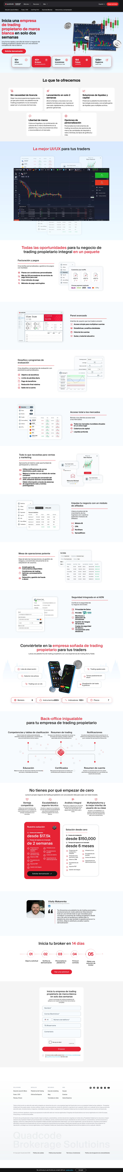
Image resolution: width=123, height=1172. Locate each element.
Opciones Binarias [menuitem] (47, 10)
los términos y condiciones (71, 1055)
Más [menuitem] (44, 4)
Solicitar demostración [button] (14, 51)
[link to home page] (13, 4)
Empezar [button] (61, 1049)
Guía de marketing (53, 1091)
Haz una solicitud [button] (61, 972)
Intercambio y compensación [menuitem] (63, 10)
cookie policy (69, 1170)
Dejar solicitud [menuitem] (112, 4)
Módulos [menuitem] (26, 4)
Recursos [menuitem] (36, 4)
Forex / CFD (16, 1094)
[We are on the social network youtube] (109, 1088)
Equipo (64, 1091)
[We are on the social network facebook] (94, 1088)
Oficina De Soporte (36, 1094)
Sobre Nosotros (67, 1098)
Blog (49, 1094)
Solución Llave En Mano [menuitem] (11, 10)
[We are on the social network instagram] (101, 1088)
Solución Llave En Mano (20, 1091)
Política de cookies (38, 1153)
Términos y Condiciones (73, 1153)
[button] (102, 4)
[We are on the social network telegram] (105, 1088)
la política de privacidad (53, 1057)
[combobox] (47, 1019)
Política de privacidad (55, 1153)
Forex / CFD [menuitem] (24, 10)
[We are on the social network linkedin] (98, 1088)
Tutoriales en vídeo (53, 1098)
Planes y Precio (17, 1098)
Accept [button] (81, 1170)
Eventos (64, 1094)
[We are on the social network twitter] (91, 1088)
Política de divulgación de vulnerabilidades (97, 1153)
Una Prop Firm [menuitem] (35, 10)
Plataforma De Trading (37, 1091)
